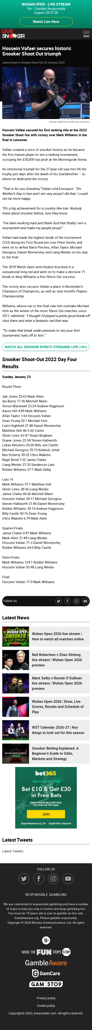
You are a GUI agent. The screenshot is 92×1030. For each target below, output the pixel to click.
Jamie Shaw (9, 62)
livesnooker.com (45, 1013)
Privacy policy (46, 998)
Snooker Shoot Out (32, 62)
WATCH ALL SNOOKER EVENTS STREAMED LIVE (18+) (46, 347)
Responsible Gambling (46, 894)
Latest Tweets (12, 851)
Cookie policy (46, 1005)
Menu (87, 36)
